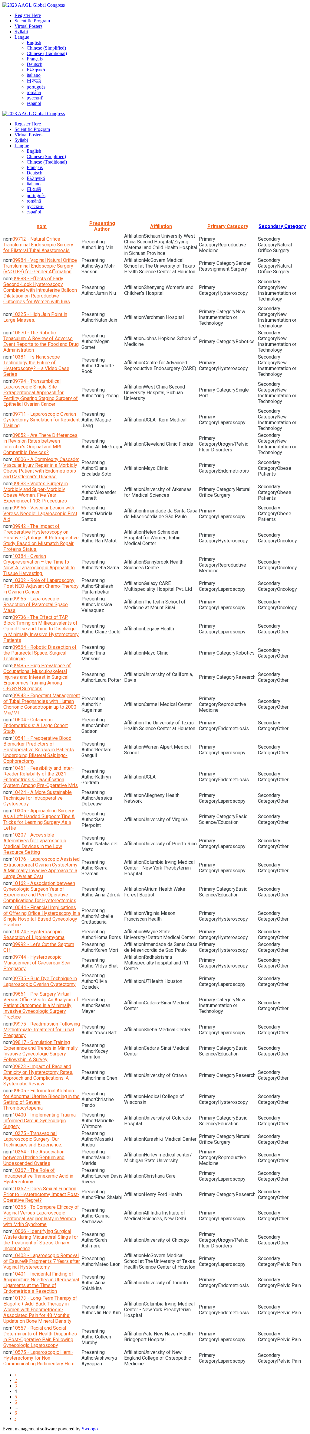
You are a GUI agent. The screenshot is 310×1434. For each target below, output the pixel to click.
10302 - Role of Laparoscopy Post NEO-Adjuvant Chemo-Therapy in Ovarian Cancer (41, 586)
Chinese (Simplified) (46, 47)
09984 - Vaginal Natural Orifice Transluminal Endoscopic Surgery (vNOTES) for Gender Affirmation (40, 266)
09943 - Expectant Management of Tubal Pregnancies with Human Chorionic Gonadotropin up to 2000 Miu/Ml (41, 704)
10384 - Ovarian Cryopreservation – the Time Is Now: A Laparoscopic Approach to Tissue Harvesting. (39, 564)
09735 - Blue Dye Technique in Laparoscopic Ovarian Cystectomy (40, 981)
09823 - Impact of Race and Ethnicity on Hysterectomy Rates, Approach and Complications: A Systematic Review (38, 1075)
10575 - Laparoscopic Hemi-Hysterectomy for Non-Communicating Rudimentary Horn (38, 1358)
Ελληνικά (36, 69)
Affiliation (161, 226)
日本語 (34, 80)
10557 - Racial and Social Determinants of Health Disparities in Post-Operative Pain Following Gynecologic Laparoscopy (40, 1336)
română (34, 92)
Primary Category (227, 226)
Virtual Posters (28, 26)
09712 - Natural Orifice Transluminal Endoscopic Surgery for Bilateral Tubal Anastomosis (38, 244)
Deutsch (34, 64)
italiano (34, 75)
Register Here (28, 15)
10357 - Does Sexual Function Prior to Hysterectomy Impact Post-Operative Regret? (41, 1194)
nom (42, 226)
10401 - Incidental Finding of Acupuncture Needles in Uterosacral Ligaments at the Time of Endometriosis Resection (41, 1282)
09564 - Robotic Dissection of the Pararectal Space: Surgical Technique (40, 653)
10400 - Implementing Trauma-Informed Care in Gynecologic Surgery (40, 1120)
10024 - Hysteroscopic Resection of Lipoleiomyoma (33, 934)
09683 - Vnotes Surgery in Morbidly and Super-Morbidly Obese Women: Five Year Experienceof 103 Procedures (35, 492)
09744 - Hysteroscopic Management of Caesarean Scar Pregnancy (37, 962)
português (36, 86)
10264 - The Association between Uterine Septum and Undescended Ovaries (33, 1157)
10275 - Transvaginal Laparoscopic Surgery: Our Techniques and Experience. (32, 1139)
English (34, 42)
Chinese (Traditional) (47, 53)
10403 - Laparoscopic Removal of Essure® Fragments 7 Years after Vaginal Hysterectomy (41, 1261)
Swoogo (90, 1428)
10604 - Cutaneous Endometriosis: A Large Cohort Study (35, 725)
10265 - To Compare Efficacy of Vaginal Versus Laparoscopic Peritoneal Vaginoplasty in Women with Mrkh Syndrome (41, 1215)
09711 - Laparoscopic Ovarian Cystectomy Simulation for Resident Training (41, 419)
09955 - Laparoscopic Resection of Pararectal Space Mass (35, 604)
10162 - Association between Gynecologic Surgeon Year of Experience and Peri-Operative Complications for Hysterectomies (39, 891)
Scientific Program (32, 20)
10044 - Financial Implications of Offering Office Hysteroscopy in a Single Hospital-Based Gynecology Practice (41, 916)
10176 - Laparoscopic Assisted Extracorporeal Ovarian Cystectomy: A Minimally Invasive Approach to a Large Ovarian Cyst (41, 867)
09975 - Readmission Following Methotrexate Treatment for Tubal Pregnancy (41, 1029)
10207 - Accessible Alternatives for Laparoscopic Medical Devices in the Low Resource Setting (34, 843)
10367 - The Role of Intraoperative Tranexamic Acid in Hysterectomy (38, 1176)
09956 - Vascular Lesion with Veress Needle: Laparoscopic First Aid (40, 513)
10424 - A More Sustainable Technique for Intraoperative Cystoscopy (37, 798)
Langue (22, 37)
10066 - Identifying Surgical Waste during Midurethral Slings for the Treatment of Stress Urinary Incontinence (40, 1239)
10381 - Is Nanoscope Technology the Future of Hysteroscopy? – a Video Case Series (36, 365)
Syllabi (21, 31)
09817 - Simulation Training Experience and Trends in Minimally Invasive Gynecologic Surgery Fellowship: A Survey (40, 1050)
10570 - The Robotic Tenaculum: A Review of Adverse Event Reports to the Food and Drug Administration (41, 341)
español (34, 103)
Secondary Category (282, 226)
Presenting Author (102, 226)
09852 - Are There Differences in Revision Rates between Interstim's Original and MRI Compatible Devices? (40, 443)
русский (35, 97)
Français (35, 58)
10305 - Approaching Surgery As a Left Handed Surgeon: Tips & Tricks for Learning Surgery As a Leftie (39, 819)
